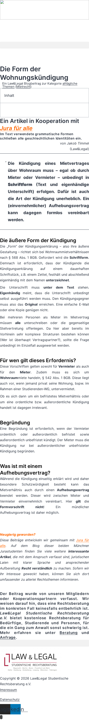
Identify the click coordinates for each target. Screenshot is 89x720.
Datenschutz (10, 699)
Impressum (8, 690)
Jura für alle (16, 128)
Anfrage (8, 637)
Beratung (69, 632)
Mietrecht (23, 87)
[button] (44, 45)
